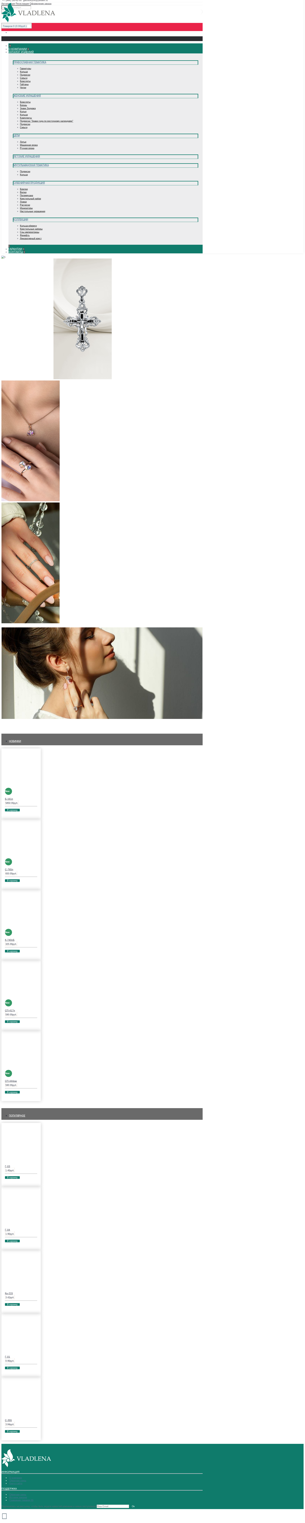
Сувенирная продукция (29, 182)
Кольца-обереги (28, 225)
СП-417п (10, 1010)
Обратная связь (17, 1480)
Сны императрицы (29, 232)
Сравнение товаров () (21, 1500)
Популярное (17, 1115)
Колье (23, 111)
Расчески (25, 205)
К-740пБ (9, 940)
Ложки (23, 201)
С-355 (8, 1420)
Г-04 (7, 1229)
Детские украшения (26, 156)
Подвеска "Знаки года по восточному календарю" (46, 121)
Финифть (25, 235)
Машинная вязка (29, 145)
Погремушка (26, 195)
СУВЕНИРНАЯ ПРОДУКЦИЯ (77, 622)
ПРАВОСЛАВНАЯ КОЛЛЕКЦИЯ (131, 378)
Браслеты (25, 81)
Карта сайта (15, 1483)
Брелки (24, 189)
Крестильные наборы (31, 229)
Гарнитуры (25, 68)
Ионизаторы (26, 208)
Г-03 (7, 1166)
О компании (15, 1477)
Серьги (23, 78)
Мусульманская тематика (31, 165)
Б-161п (9, 798)
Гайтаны (24, 84)
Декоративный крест (31, 238)
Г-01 (7, 1356)
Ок (133, 1506)
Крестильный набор (30, 198)
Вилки (23, 192)
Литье (23, 142)
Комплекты (26, 118)
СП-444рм (11, 1081)
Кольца (24, 71)
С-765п (9, 869)
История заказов (18, 1497)
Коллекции (20, 219)
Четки (23, 87)
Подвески (25, 75)
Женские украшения (27, 95)
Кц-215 (9, 1293)
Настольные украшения (32, 211)
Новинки (15, 741)
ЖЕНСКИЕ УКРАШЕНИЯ (75, 500)
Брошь (23, 105)
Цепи (16, 135)
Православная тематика (29, 62)
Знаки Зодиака (28, 108)
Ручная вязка (27, 148)
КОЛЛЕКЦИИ (9, 725)
